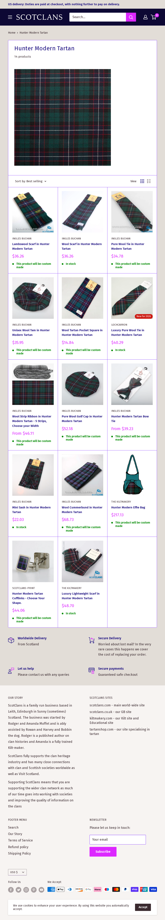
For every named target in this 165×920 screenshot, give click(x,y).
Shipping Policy (19, 853)
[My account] (145, 17)
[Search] (131, 17)
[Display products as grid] (142, 181)
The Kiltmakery (121, 501)
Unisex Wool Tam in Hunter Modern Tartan (31, 332)
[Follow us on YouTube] (41, 890)
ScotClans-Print (23, 588)
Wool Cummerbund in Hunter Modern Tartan (82, 510)
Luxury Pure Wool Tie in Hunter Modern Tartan (127, 332)
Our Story (15, 834)
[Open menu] (10, 17)
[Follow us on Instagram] (26, 890)
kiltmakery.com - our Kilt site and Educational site (114, 720)
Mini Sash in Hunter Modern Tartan (31, 510)
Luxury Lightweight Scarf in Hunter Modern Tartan (81, 596)
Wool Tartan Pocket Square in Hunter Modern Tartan (82, 332)
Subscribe (103, 852)
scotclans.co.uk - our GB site (110, 712)
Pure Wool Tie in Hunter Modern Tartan (127, 246)
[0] (153, 17)
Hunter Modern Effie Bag (128, 507)
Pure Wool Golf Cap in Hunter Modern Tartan (82, 419)
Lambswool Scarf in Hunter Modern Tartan (31, 246)
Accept (143, 907)
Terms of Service (20, 840)
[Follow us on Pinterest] (34, 890)
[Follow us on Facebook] (11, 890)
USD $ (14, 872)
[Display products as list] (149, 181)
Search (13, 827)
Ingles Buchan (21, 238)
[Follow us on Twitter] (18, 890)
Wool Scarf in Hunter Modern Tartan (82, 246)
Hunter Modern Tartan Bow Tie (130, 419)
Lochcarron (119, 324)
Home (11, 32)
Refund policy (18, 847)
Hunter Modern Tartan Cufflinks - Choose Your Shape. (28, 598)
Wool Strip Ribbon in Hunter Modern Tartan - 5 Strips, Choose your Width (31, 421)
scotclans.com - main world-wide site (117, 705)
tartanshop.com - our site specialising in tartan (120, 732)
